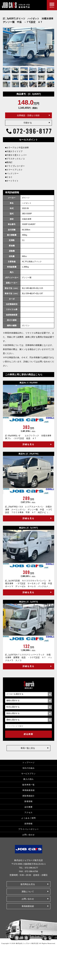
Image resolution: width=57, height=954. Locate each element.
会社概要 (28, 807)
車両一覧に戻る (28, 748)
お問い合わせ (28, 835)
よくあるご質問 (28, 818)
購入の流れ (28, 779)
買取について (28, 891)
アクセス (28, 812)
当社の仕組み (28, 768)
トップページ (28, 762)
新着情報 (28, 801)
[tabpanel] (28, 46)
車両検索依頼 (28, 790)
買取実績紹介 (28, 796)
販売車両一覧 (28, 785)
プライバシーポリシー (28, 829)
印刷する (28, 123)
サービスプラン (28, 774)
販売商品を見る (28, 884)
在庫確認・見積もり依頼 (28, 115)
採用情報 (28, 824)
